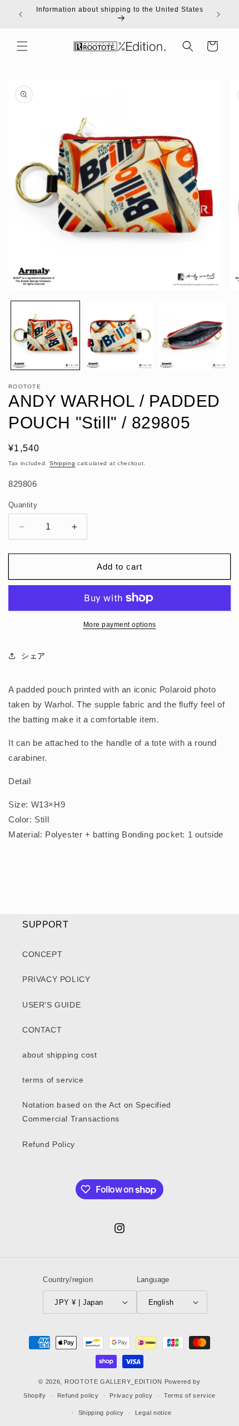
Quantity (22, 505)
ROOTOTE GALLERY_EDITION (113, 1381)
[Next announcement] (218, 14)
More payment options (119, 625)
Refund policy (78, 1395)
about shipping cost (59, 1054)
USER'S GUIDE (51, 1004)
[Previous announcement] (20, 14)
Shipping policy (101, 1412)
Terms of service (190, 1395)
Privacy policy (131, 1395)
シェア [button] (33, 655)
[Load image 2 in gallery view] (119, 335)
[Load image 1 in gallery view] (45, 335)
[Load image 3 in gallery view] (192, 335)
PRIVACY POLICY (56, 979)
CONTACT (42, 1029)
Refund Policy (48, 1144)
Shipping (62, 463)
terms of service (53, 1079)
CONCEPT (42, 954)
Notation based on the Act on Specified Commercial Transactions (96, 1111)
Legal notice (153, 1412)
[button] (22, 46)
